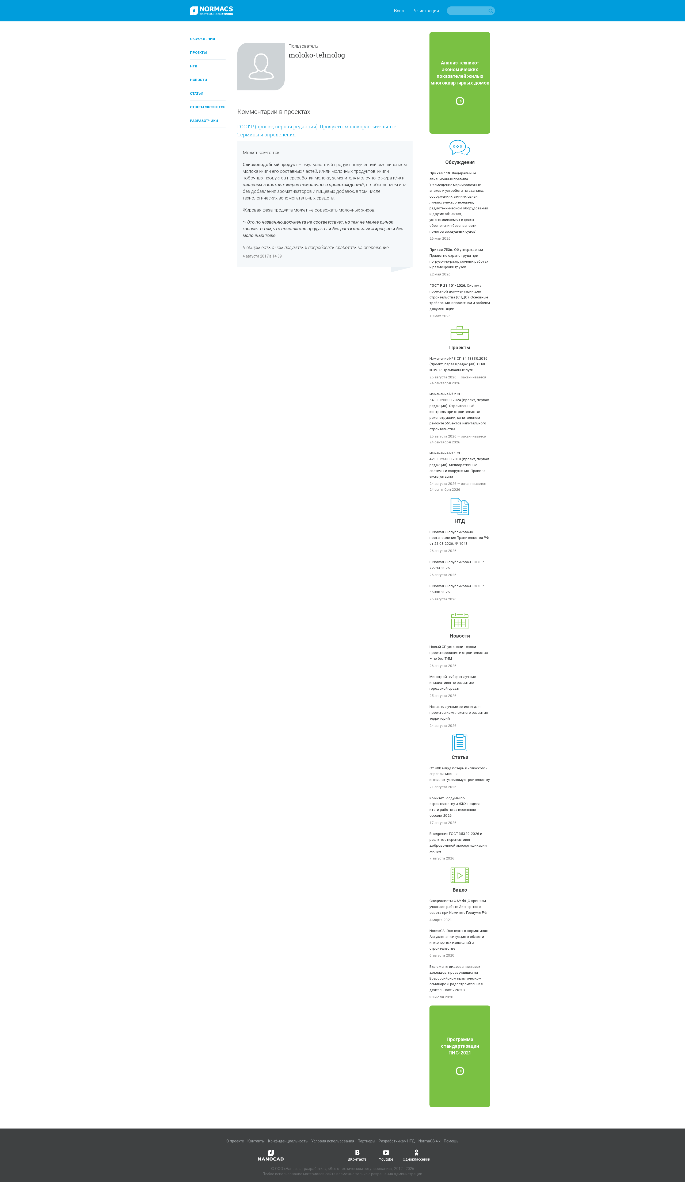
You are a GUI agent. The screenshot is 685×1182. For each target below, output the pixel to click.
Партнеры (366, 1141)
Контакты (256, 1141)
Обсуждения (202, 39)
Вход (399, 10)
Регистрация (425, 10)
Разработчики (204, 121)
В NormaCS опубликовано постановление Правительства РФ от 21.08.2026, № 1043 (459, 538)
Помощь (451, 1141)
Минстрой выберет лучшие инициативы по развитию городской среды (452, 682)
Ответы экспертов (208, 107)
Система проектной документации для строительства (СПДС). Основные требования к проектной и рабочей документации (459, 297)
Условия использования (332, 1141)
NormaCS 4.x (429, 1141)
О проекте (235, 1141)
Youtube (386, 1159)
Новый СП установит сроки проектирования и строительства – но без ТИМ (458, 652)
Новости (198, 80)
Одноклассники (416, 1159)
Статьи (196, 93)
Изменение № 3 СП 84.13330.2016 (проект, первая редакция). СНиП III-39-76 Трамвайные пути (458, 364)
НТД (193, 66)
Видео (460, 890)
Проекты (198, 53)
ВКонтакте (357, 1159)
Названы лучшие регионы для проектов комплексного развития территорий (458, 712)
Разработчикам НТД (397, 1141)
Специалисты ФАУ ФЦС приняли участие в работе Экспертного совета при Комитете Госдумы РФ (458, 907)
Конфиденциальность (288, 1141)
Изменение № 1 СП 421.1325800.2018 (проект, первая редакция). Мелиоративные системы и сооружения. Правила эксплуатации (459, 464)
